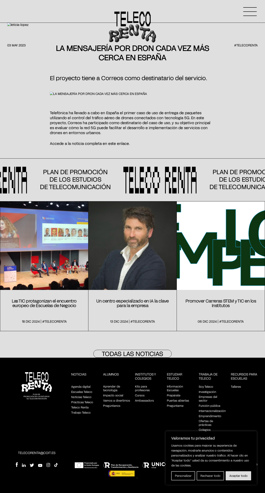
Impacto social (113, 395)
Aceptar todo (238, 475)
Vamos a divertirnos (116, 400)
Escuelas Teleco (81, 392)
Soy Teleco (206, 386)
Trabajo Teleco (81, 412)
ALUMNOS (111, 374)
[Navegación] (250, 11)
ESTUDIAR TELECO (174, 376)
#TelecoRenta (246, 45)
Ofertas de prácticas (206, 422)
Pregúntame (175, 405)
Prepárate (173, 395)
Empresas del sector (208, 398)
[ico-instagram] (48, 465)
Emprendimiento (210, 416)
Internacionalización (212, 411)
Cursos (140, 395)
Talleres (236, 386)
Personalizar (183, 475)
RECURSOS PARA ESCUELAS (244, 376)
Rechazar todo (210, 475)
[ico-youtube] (40, 466)
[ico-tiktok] (56, 465)
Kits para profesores (142, 388)
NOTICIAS (78, 374)
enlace (123, 143)
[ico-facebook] (17, 465)
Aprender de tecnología (111, 388)
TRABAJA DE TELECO (208, 376)
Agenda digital (80, 386)
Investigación (207, 392)
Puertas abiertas (178, 400)
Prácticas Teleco (82, 402)
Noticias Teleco (81, 397)
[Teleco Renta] (37, 386)
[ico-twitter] (32, 466)
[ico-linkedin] (23, 466)
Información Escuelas (175, 388)
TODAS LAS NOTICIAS (132, 353)
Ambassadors (144, 400)
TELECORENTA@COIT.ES (36, 453)
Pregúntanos (111, 405)
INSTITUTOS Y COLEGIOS (145, 376)
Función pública (209, 405)
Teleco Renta (80, 407)
